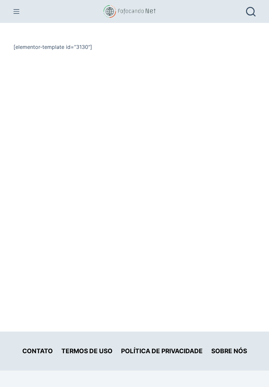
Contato (37, 351)
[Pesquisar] (251, 11)
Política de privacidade (162, 351)
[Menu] (16, 11)
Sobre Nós (229, 351)
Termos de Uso (87, 351)
